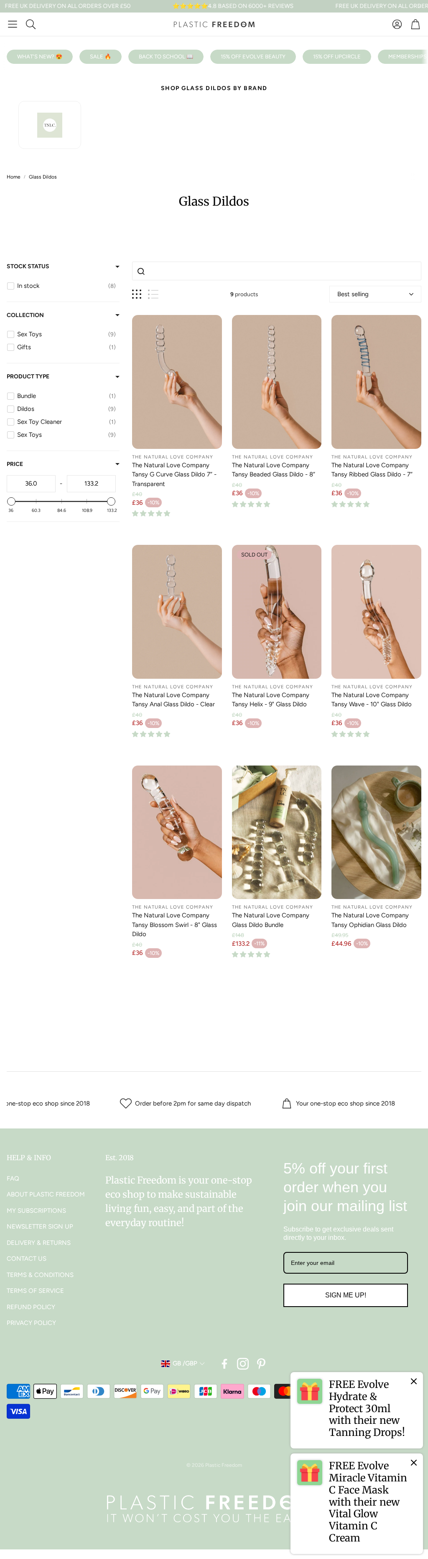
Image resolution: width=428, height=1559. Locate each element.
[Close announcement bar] (419, 6)
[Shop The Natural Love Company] (49, 125)
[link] (356, 1410)
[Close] (413, 1381)
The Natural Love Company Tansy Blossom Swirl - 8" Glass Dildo (174, 925)
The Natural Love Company (172, 457)
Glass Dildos (43, 177)
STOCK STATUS (28, 266)
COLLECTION (25, 315)
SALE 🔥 (100, 56)
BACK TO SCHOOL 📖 (166, 56)
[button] (12, 24)
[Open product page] (177, 381)
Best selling (353, 294)
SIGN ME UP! (345, 1295)
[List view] (153, 294)
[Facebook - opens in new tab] (224, 1364)
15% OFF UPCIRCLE (337, 56)
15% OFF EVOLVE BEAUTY (253, 56)
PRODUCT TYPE (28, 376)
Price (15, 464)
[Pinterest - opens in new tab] (261, 1364)
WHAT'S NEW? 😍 (39, 56)
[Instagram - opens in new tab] (243, 1364)
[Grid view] (136, 294)
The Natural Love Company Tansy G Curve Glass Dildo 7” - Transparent (174, 474)
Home (13, 177)
